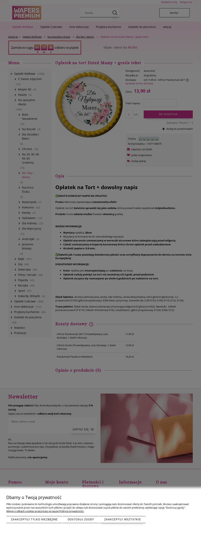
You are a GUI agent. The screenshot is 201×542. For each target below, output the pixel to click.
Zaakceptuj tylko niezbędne (34, 519)
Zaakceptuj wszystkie (122, 519)
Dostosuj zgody (81, 519)
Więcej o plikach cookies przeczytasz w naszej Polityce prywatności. (45, 511)
